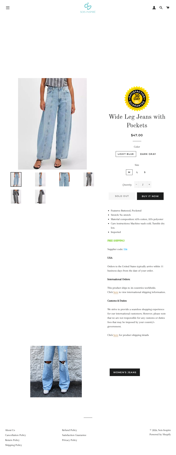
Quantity (127, 184)
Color (137, 146)
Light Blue (126, 154)
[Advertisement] (88, 39)
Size (137, 164)
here (115, 292)
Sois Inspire (164, 430)
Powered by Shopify (160, 434)
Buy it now (150, 196)
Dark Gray (148, 154)
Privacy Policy (69, 440)
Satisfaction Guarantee (74, 435)
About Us (10, 430)
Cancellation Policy (15, 435)
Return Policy (12, 440)
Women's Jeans (124, 372)
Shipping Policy (13, 445)
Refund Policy (69, 430)
